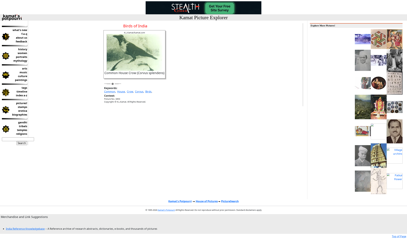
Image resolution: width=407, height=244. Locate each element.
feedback (21, 41)
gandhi (22, 122)
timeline (22, 91)
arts (24, 68)
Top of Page (399, 236)
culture (22, 76)
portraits (21, 57)
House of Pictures (207, 201)
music (23, 72)
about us (21, 37)
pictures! (21, 103)
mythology (20, 60)
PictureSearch (230, 201)
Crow (130, 91)
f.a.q (24, 34)
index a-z (21, 95)
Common (109, 91)
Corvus (139, 91)
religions (21, 134)
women (22, 53)
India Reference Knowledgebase (25, 228)
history (22, 49)
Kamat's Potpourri (180, 201)
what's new (20, 30)
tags (24, 87)
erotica (22, 111)
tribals (23, 126)
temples (22, 130)
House (121, 91)
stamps (22, 107)
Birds (148, 91)
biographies (19, 114)
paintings (21, 80)
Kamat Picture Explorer (203, 17)
